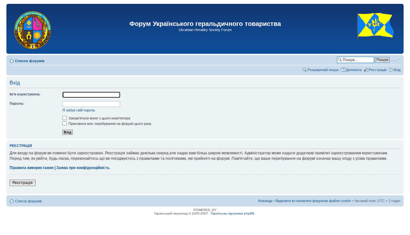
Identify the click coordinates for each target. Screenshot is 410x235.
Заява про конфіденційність (83, 168)
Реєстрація (378, 70)
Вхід (397, 70)
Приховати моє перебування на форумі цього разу (110, 124)
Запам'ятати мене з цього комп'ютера (99, 118)
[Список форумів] (33, 29)
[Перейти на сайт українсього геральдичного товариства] (376, 44)
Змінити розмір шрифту (395, 59)
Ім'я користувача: (25, 94)
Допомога (354, 70)
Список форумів (30, 61)
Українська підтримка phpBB (232, 213)
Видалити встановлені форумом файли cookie (313, 201)
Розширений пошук (323, 70)
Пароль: (17, 103)
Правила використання (31, 168)
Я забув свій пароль (78, 110)
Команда (265, 201)
